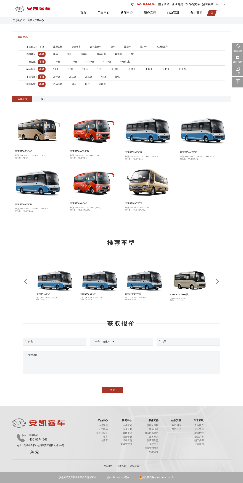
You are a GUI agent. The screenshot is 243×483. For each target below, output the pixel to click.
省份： (98, 341)
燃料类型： (32, 54)
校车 (112, 47)
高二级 (72, 77)
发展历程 (199, 433)
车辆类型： (32, 47)
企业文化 (199, 429)
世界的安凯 (126, 444)
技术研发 (176, 429)
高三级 (88, 77)
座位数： (33, 61)
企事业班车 (95, 47)
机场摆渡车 (162, 47)
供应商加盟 (153, 440)
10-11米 (132, 69)
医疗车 (143, 47)
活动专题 (127, 440)
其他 (117, 77)
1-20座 (56, 61)
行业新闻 (127, 429)
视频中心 (127, 437)
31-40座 (90, 61)
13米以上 (183, 69)
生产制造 (176, 425)
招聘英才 (207, 4)
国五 (74, 84)
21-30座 (73, 61)
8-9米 (99, 69)
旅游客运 (57, 47)
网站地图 (108, 466)
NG (132, 54)
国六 (87, 84)
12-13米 (166, 69)
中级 (103, 77)
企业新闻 (127, 425)
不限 (41, 47)
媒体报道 (127, 433)
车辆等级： (32, 77)
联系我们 (199, 444)
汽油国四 (57, 84)
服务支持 (150, 12)
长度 (41, 99)
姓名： (31, 341)
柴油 (55, 54)
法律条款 (121, 466)
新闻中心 (127, 12)
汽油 (69, 54)
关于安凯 (196, 12)
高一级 (56, 77)
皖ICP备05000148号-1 (118, 477)
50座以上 (125, 61)
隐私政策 (134, 466)
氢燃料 (118, 54)
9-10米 (115, 69)
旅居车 (127, 47)
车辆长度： (32, 69)
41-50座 (107, 61)
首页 (83, 12)
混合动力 (101, 54)
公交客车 (76, 47)
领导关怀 (199, 440)
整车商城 (164, 4)
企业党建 (177, 4)
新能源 (102, 84)
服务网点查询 (152, 433)
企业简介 (199, 425)
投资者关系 (193, 4)
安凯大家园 (153, 425)
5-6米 (56, 69)
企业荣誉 (199, 437)
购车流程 (154, 429)
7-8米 (85, 69)
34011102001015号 (164, 477)
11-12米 (149, 69)
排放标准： (32, 84)
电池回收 (154, 452)
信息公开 (154, 444)
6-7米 (70, 69)
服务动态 (154, 437)
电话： (165, 341)
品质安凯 (173, 12)
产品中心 (103, 12)
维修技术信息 (152, 448)
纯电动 (84, 54)
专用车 (104, 440)
